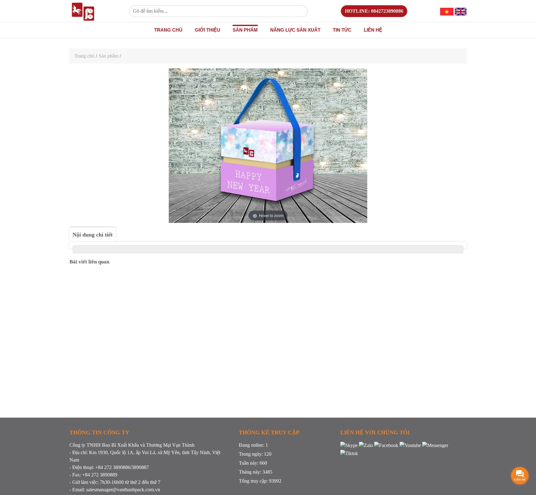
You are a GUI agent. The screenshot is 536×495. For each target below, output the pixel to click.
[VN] (446, 11)
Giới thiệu (207, 30)
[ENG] (461, 11)
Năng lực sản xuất (295, 30)
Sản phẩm (245, 30)
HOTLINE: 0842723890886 (374, 11)
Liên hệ (373, 30)
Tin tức (342, 30)
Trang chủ (168, 30)
